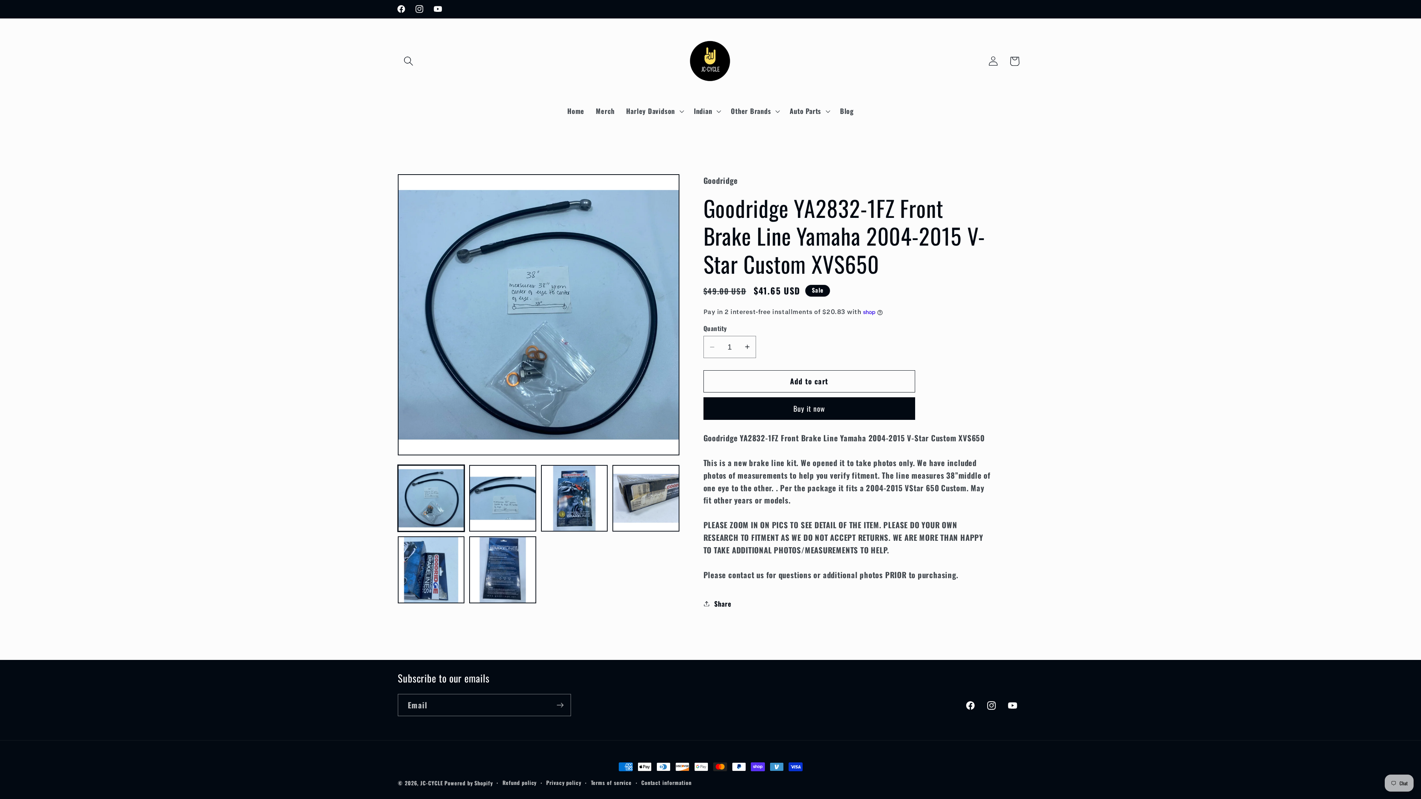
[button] (408, 61)
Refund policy (520, 782)
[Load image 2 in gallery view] (502, 498)
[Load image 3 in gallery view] (574, 498)
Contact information (666, 782)
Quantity (715, 328)
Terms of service (611, 782)
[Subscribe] (560, 705)
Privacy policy (563, 782)
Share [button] (722, 603)
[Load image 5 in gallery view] (431, 569)
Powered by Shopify (468, 783)
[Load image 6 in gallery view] (502, 569)
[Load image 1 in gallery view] (431, 498)
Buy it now (809, 408)
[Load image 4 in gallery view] (645, 498)
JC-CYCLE (431, 783)
